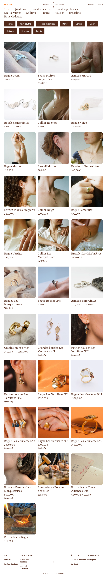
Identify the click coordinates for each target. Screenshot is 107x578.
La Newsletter (93, 555)
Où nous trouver (78, 559)
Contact (74, 564)
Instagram (91, 559)
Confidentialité (11, 564)
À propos (75, 555)
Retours (7, 559)
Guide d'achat (26, 555)
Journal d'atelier (24, 567)
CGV (5, 555)
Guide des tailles (24, 560)
